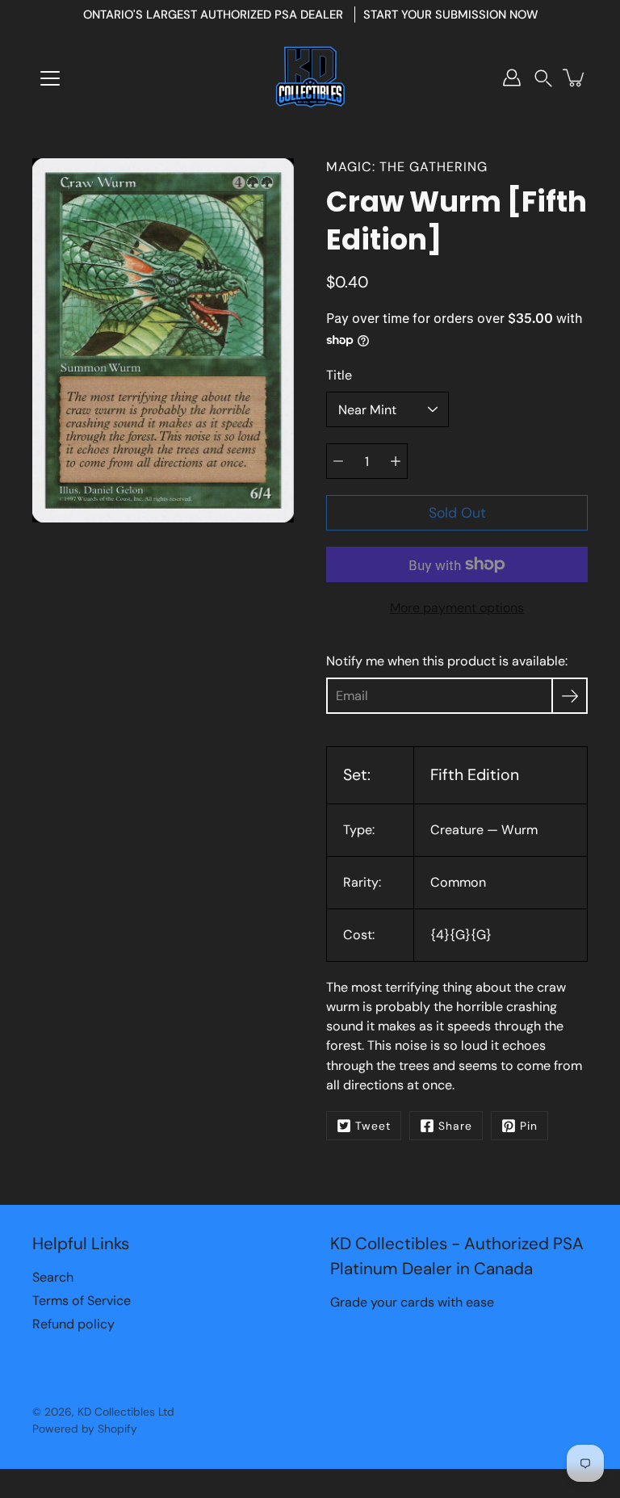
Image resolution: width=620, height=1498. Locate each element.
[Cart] (575, 77)
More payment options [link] (457, 607)
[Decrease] (338, 461)
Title (339, 375)
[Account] (512, 77)
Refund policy (73, 1323)
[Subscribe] (569, 696)
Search (52, 1277)
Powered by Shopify (84, 1428)
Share (455, 1125)
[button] (543, 78)
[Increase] (395, 461)
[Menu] (50, 78)
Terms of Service (81, 1300)
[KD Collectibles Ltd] (310, 77)
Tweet (373, 1125)
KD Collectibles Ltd (126, 1411)
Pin (529, 1125)
